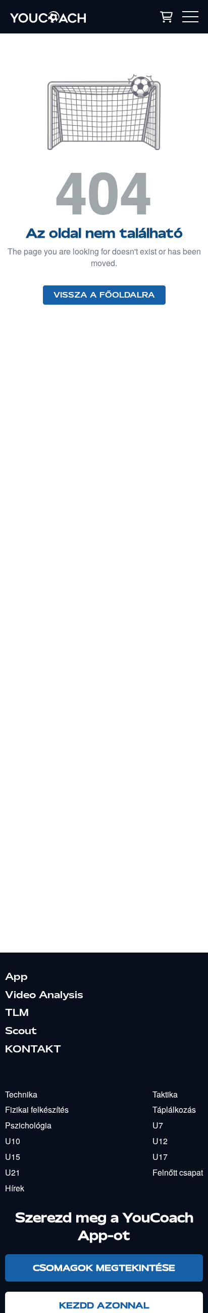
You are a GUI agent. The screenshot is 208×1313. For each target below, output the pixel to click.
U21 (12, 1172)
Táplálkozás (174, 1109)
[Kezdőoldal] (63, 17)
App (16, 976)
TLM (17, 1012)
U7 (157, 1125)
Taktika (165, 1094)
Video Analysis (44, 994)
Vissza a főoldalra (104, 295)
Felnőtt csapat (177, 1172)
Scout (21, 1030)
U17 (160, 1156)
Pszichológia (28, 1125)
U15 (12, 1156)
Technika (21, 1094)
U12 (160, 1141)
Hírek (14, 1188)
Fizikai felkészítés (37, 1109)
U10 (12, 1141)
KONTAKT (33, 1048)
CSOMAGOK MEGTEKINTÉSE (104, 1267)
